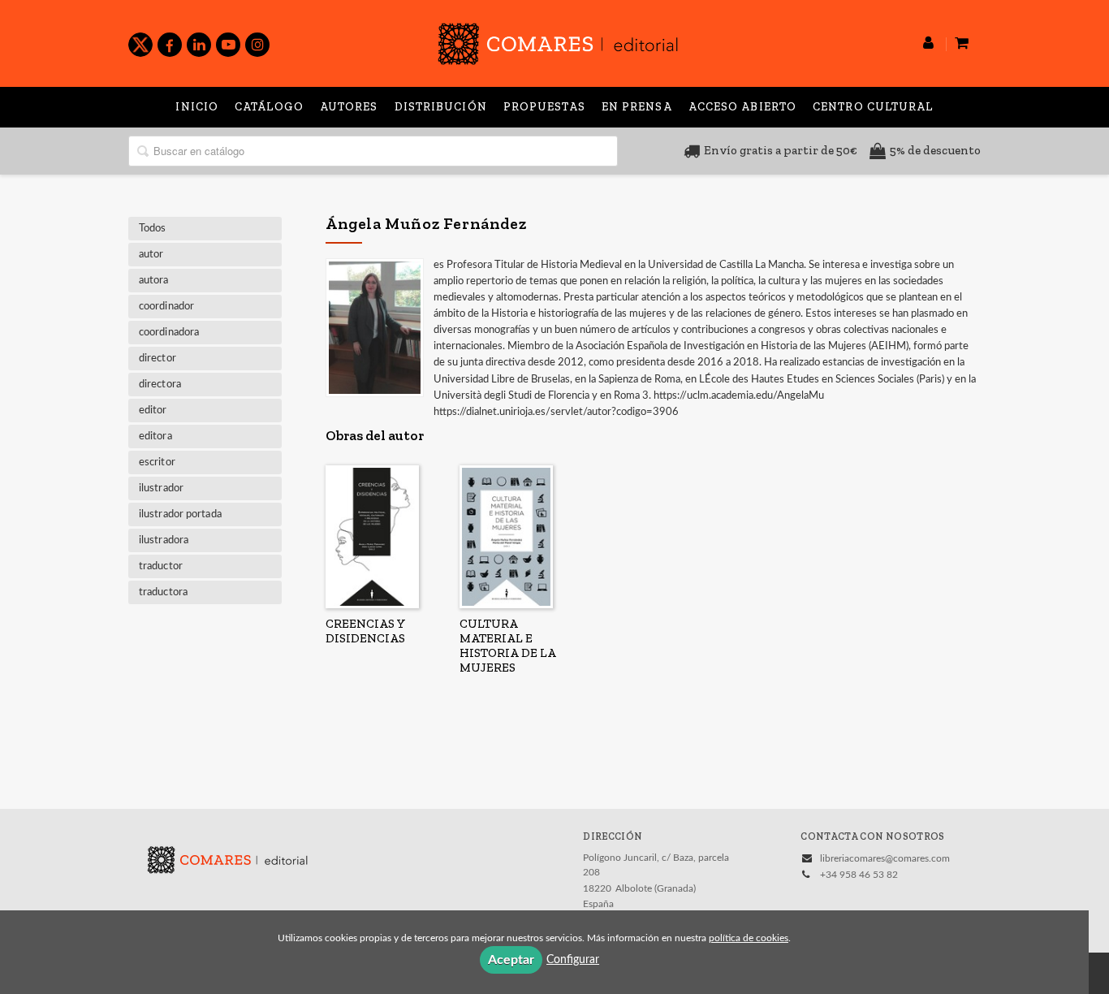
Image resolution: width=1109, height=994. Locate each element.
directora (160, 384)
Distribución (441, 107)
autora (154, 280)
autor (151, 254)
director (157, 358)
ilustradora (163, 540)
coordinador (166, 306)
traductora (163, 592)
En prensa (637, 107)
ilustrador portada (180, 514)
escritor (157, 462)
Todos (152, 228)
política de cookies (748, 938)
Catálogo (269, 107)
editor (153, 410)
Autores (349, 107)
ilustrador (161, 488)
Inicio (196, 107)
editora (155, 436)
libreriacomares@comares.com (885, 858)
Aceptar (511, 959)
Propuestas (544, 107)
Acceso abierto (742, 107)
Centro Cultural (873, 107)
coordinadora (169, 332)
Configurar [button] (572, 960)
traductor (161, 566)
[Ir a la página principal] (558, 41)
